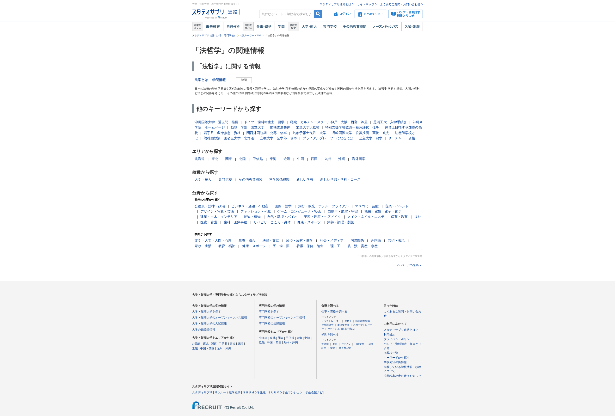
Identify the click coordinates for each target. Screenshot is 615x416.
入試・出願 (412, 26)
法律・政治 (270, 240)
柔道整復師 (343, 325)
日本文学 (359, 344)
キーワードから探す (397, 357)
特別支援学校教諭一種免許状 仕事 (352, 127)
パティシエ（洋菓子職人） (342, 328)
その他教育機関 (355, 26)
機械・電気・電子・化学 (382, 211)
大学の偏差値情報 (203, 329)
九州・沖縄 (224, 348)
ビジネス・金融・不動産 (249, 206)
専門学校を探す (269, 311)
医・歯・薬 (281, 246)
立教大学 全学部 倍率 (278, 138)
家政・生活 (203, 246)
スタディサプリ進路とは (335, 4)
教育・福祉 (226, 246)
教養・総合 (247, 240)
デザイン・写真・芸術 (217, 211)
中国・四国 (207, 348)
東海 (273, 159)
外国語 (376, 240)
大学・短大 (309, 26)
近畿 (286, 159)
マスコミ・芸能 (367, 206)
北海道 (200, 159)
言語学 (325, 344)
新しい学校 (304, 179)
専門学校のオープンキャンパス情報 (282, 317)
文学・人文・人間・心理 (213, 240)
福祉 (417, 217)
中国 (300, 159)
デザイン (346, 344)
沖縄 (341, 159)
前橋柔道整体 (280, 127)
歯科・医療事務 (235, 222)
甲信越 (258, 159)
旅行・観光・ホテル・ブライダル (323, 206)
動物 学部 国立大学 (247, 127)
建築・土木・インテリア (218, 217)
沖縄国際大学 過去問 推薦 (216, 122)
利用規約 (389, 334)
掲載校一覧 (391, 353)
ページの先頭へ (411, 265)
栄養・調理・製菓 (340, 222)
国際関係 (357, 240)
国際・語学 (283, 206)
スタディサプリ (202, 392)
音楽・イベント (397, 206)
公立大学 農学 (370, 138)
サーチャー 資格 (401, 138)
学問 (281, 26)
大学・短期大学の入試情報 (209, 323)
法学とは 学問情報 (212, 80)
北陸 (242, 159)
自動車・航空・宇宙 (343, 211)
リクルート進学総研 (227, 392)
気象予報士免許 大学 (309, 133)
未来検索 (213, 26)
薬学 (332, 348)
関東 (228, 159)
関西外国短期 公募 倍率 (266, 133)
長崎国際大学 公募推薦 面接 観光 (360, 133)
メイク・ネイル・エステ (365, 217)
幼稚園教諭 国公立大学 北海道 (229, 138)
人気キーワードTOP (251, 35)
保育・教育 (399, 217)
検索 (318, 14)
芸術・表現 (396, 240)
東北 (215, 159)
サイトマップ (365, 4)
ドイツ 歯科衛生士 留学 (264, 122)
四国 (314, 159)
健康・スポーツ (309, 222)
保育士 (348, 321)
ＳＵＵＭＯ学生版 (254, 392)
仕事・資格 (264, 26)
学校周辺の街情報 (395, 362)
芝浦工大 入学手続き (390, 122)
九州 (328, 159)
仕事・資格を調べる (334, 311)
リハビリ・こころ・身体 (272, 222)
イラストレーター (331, 321)
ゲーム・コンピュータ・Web (299, 211)
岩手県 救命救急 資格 (222, 133)
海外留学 (358, 159)
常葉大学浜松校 (308, 127)
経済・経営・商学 (299, 240)
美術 (334, 344)
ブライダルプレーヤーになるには (328, 138)
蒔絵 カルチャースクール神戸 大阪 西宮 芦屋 (329, 122)
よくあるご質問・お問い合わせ (400, 4)
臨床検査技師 (363, 321)
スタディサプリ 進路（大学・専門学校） (214, 35)
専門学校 (330, 26)
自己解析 (233, 26)
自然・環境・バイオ (282, 217)
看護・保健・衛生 (309, 246)
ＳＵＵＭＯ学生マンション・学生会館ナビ (295, 392)
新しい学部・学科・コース (340, 179)
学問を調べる (330, 334)
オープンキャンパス (385, 26)
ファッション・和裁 (255, 211)
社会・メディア (332, 240)
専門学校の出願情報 (272, 323)
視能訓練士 (327, 325)
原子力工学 (345, 348)
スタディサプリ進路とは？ (401, 329)
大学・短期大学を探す (206, 311)
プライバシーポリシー (398, 339)
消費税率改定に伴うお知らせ (402, 376)
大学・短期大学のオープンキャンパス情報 (219, 317)
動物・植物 (252, 217)
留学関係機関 (279, 179)
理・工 (335, 246)
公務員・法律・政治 (210, 206)
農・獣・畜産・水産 (362, 246)
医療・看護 (208, 222)
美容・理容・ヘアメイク (322, 217)
